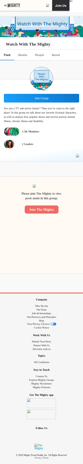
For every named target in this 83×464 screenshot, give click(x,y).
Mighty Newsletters (41, 383)
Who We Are (41, 306)
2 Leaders (27, 144)
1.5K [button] (30, 131)
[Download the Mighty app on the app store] (41, 403)
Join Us (60, 5)
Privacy (38, 457)
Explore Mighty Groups (41, 379)
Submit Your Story (41, 341)
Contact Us (41, 376)
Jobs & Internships (41, 313)
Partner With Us (41, 345)
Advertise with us (41, 349)
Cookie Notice (41, 327)
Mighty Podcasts (41, 387)
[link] (12, 5)
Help (41, 320)
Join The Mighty (41, 209)
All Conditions (41, 362)
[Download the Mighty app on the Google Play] (41, 414)
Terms (46, 457)
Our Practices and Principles (41, 317)
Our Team (41, 309)
